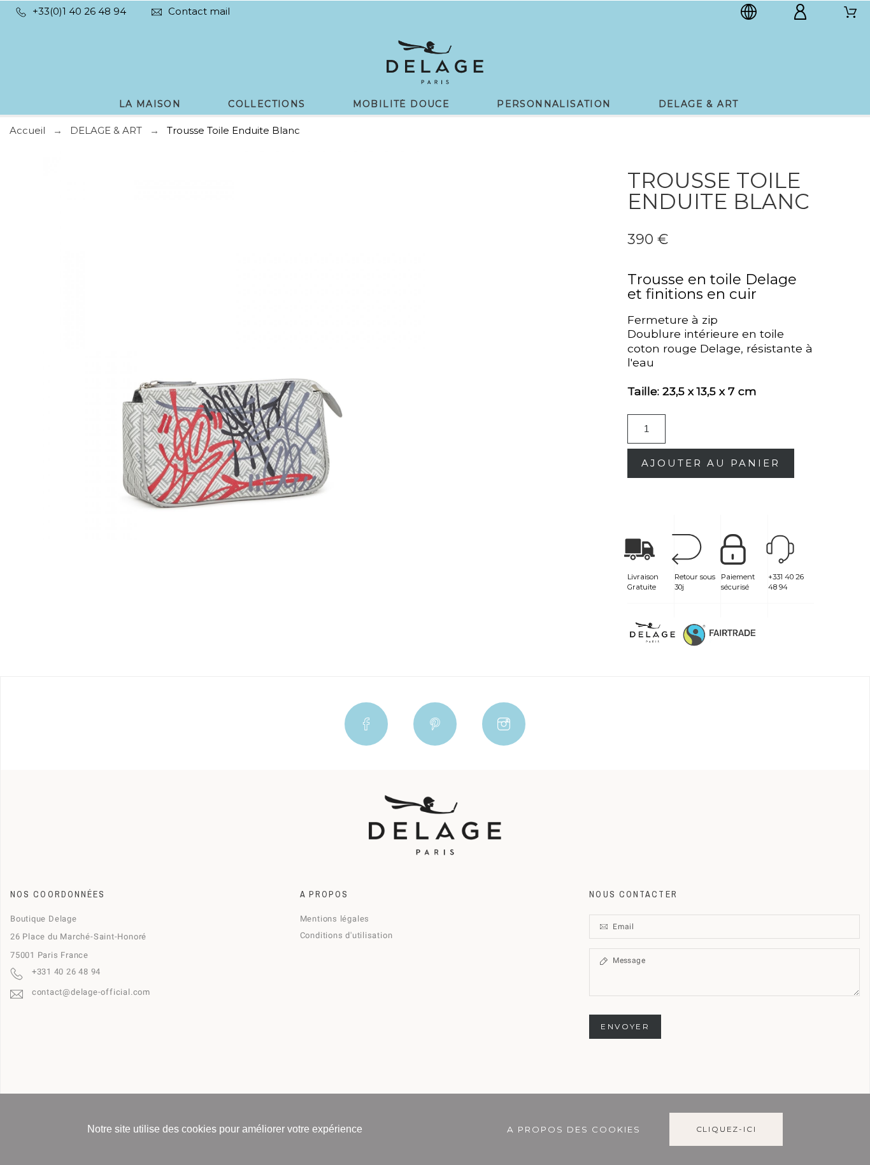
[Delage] (435, 61)
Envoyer (625, 1026)
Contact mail (199, 11)
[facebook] (366, 724)
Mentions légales (334, 918)
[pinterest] (435, 724)
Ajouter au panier (710, 463)
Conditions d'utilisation (346, 935)
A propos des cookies (574, 1129)
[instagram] (503, 724)
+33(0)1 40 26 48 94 (79, 11)
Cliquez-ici (726, 1129)
